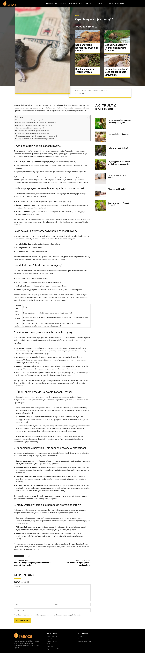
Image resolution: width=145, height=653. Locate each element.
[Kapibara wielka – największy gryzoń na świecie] (87, 36)
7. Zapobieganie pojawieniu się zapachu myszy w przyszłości (36, 136)
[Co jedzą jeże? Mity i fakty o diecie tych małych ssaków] (100, 164)
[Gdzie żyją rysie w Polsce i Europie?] (100, 205)
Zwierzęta (83, 90)
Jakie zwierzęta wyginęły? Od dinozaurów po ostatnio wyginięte (32, 564)
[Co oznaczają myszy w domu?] (100, 178)
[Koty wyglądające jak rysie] (100, 137)
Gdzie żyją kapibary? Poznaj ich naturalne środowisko (116, 48)
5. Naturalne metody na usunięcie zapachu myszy (32, 131)
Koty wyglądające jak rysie (118, 134)
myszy (27, 556)
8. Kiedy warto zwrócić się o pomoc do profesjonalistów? (35, 139)
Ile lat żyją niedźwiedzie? (118, 148)
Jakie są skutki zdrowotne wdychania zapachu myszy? (34, 125)
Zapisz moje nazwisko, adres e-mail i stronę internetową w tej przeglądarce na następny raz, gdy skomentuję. (48, 615)
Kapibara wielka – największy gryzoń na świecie (86, 48)
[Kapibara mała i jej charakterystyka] (87, 60)
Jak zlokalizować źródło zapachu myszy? (30, 128)
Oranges (77, 90)
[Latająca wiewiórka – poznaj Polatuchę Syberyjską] (100, 123)
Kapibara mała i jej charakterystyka (85, 70)
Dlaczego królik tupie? (117, 189)
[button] (130, 3)
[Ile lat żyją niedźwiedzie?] (100, 150)
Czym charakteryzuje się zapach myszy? (29, 120)
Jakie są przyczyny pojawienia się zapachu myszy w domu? (36, 123)
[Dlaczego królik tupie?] (100, 192)
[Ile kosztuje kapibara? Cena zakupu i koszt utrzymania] (117, 60)
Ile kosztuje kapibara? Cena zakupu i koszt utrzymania (116, 72)
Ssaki (77, 15)
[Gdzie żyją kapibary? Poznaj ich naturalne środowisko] (117, 36)
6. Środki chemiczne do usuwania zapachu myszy (32, 133)
